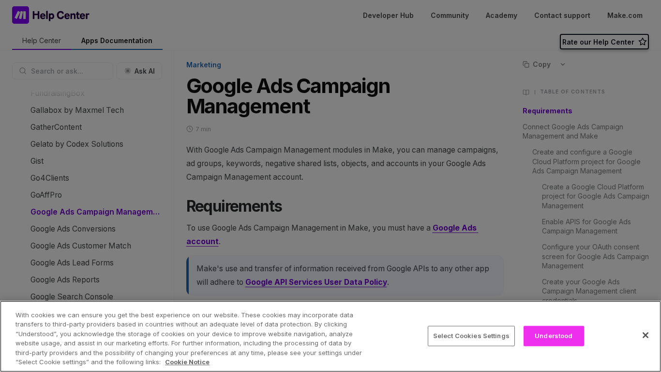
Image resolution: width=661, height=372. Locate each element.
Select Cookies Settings (471, 336)
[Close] (645, 335)
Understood (553, 336)
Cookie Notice (187, 362)
